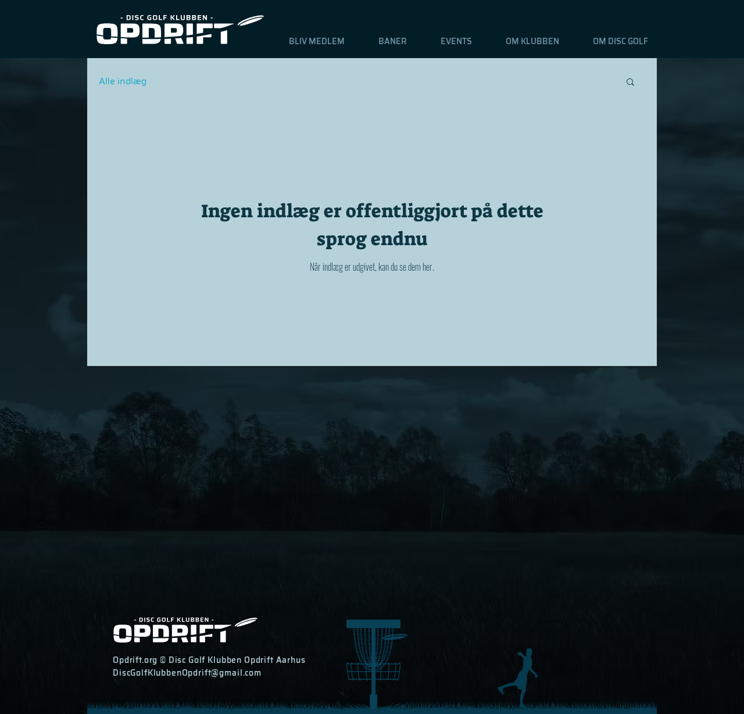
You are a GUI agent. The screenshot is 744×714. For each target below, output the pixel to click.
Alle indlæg (122, 81)
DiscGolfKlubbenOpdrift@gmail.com (187, 672)
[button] (384, 41)
